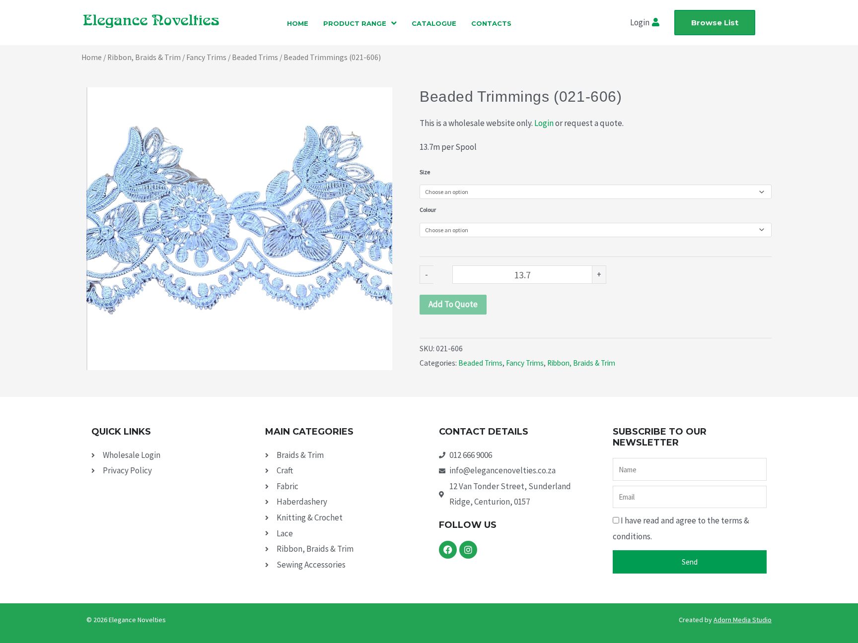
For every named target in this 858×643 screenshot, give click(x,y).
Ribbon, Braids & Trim (144, 57)
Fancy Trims (206, 57)
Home (91, 57)
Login (544, 123)
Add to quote (453, 304)
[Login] (657, 23)
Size (425, 172)
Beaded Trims (255, 57)
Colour (428, 209)
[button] (360, 23)
